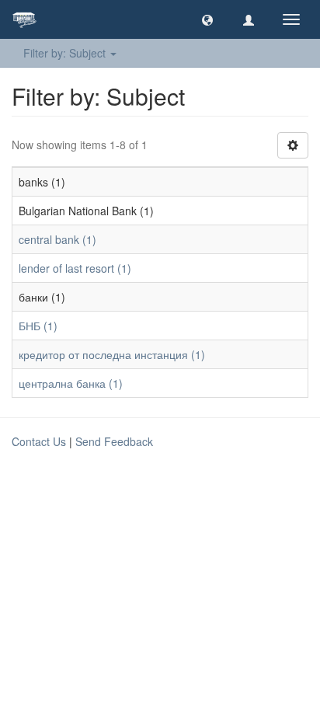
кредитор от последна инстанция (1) (112, 354)
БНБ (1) (38, 325)
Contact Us (39, 441)
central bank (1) (57, 239)
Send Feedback (114, 441)
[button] (207, 19)
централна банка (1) (71, 383)
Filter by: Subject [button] (66, 53)
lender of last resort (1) (75, 268)
